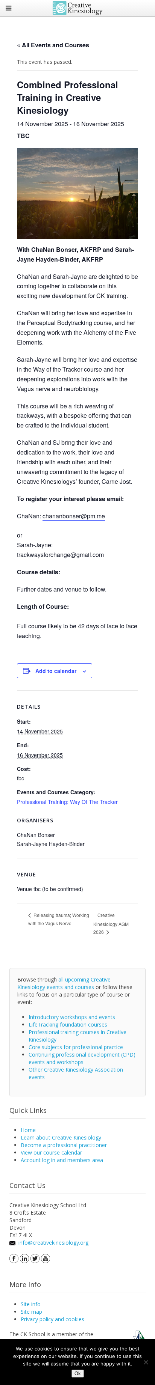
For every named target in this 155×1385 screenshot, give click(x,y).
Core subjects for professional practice (76, 1047)
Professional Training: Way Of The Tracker (67, 801)
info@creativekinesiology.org (53, 1242)
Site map (31, 1311)
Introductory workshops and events (72, 1017)
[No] (145, 1362)
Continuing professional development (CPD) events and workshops (82, 1058)
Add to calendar (55, 670)
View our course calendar (51, 1152)
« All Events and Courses (53, 45)
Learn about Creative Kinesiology (61, 1137)
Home (28, 1130)
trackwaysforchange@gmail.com (60, 554)
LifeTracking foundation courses (68, 1024)
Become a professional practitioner (64, 1145)
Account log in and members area (62, 1160)
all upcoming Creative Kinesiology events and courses (64, 983)
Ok (77, 1373)
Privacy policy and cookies (52, 1319)
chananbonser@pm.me (74, 516)
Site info (31, 1304)
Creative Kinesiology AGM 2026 (111, 923)
